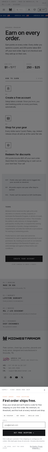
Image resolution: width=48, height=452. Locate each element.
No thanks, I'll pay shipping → (36, 447)
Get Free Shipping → (24, 433)
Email (5, 420)
